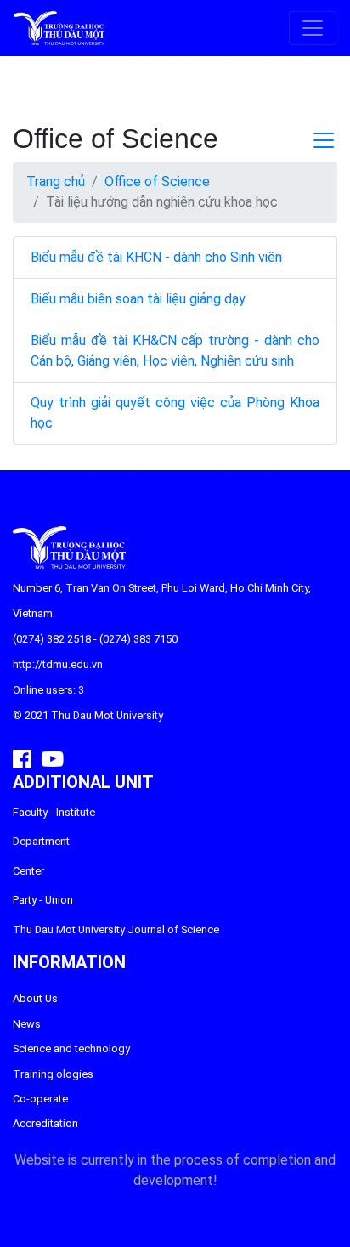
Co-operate (40, 1098)
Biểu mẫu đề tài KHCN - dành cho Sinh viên (156, 257)
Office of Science (157, 181)
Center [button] (28, 870)
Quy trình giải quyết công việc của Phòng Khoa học (175, 412)
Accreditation (45, 1123)
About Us (35, 998)
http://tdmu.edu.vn (58, 664)
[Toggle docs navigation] (323, 140)
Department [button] (41, 841)
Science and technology (71, 1048)
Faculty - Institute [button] (54, 812)
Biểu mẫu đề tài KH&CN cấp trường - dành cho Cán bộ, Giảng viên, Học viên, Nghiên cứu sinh (175, 350)
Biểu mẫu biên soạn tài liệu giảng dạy (138, 299)
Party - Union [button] (43, 899)
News (27, 1023)
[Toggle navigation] (312, 28)
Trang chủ (55, 181)
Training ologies (53, 1074)
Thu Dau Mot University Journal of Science (116, 929)
